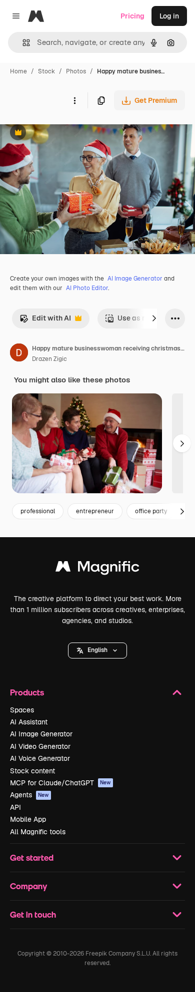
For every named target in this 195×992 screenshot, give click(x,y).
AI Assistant (29, 721)
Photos (76, 71)
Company (28, 886)
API (15, 807)
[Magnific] (98, 569)
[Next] (154, 319)
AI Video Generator (40, 746)
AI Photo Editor (87, 288)
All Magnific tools (38, 831)
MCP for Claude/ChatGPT (60, 782)
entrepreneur (95, 511)
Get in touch (33, 914)
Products (27, 692)
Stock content (32, 770)
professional (37, 511)
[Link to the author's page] (19, 353)
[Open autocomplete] (22, 42)
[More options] (74, 100)
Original (64, 133)
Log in (169, 15)
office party (151, 511)
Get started (32, 857)
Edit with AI (45, 321)
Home (18, 71)
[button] (97, 651)
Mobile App (28, 819)
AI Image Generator (135, 279)
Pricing (132, 15)
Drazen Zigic (49, 359)
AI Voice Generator (40, 758)
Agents (29, 794)
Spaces (22, 709)
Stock (46, 71)
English (98, 650)
